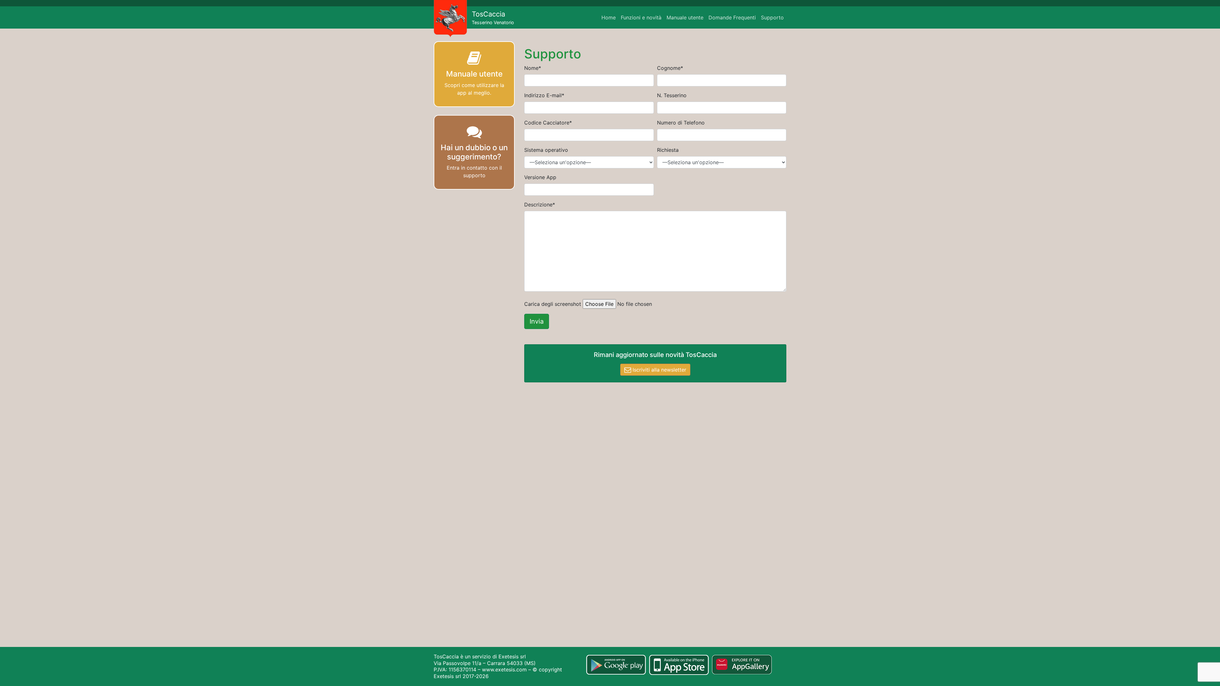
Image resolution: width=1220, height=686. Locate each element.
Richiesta (668, 150)
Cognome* (670, 68)
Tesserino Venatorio (493, 17)
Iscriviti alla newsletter (658, 370)
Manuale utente (685, 17)
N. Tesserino (672, 95)
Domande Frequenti (732, 17)
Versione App (540, 177)
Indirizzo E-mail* (544, 95)
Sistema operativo (546, 150)
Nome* (532, 68)
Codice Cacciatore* (548, 122)
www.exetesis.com (504, 669)
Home (608, 17)
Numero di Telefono (681, 122)
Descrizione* (539, 204)
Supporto (772, 17)
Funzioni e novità (641, 17)
